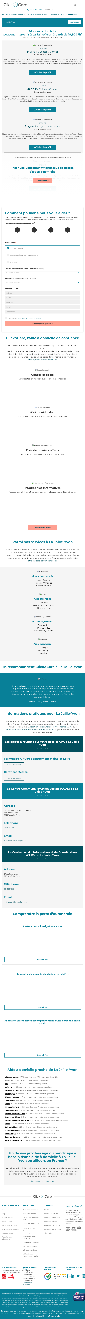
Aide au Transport (29, 1214)
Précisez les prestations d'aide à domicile (21, 268)
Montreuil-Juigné (12, 1107)
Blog (3, 1214)
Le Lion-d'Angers (12, 1090)
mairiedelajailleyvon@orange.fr (16, 841)
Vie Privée (48, 1233)
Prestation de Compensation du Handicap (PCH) (30, 729)
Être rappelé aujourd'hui (42, 324)
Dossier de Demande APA (31, 1219)
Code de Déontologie (52, 1217)
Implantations (7, 1221)
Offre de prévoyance (30, 1246)
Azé (6, 1084)
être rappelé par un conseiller (42, 561)
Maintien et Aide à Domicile (29, 1237)
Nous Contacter (7, 1233)
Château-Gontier (12, 1077)
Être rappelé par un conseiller (42, 359)
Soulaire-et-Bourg (12, 1130)
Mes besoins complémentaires (16, 278)
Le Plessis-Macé (11, 1127)
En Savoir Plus (42, 748)
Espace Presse (7, 1217)
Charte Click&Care (51, 1214)
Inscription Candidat (9, 1225)
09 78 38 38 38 (36, 10)
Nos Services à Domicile (10, 1229)
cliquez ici (40, 1316)
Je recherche (10, 243)
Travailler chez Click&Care (7, 1238)
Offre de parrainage (30, 1250)
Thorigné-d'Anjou (12, 1097)
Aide (3, 1210)
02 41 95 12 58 (9, 828)
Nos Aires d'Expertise (31, 1242)
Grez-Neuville (10, 1110)
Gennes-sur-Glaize (12, 1117)
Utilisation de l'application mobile (30, 1255)
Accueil (5, 14)
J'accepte (54, 1316)
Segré (7, 1104)
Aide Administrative (30, 1210)
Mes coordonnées (11, 288)
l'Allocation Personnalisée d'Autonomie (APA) (49, 727)
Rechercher (74, 22)
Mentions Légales (50, 1221)
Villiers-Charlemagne (13, 1140)
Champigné (10, 1094)
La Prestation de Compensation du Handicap (29, 1231)
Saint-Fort (9, 1087)
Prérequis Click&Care (52, 1225)
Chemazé (9, 1100)
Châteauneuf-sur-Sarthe (15, 1114)
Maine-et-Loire (56, 14)
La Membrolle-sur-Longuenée (17, 1120)
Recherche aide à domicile (21, 14)
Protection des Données (53, 1229)
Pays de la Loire (41, 14)
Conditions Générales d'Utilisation (29, 318)
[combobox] (34, 22)
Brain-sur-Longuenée (13, 1137)
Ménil (7, 1080)
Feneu (7, 1124)
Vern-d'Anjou (10, 1134)
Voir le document (14, 765)
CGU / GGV (48, 1210)
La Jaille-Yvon (71, 14)
